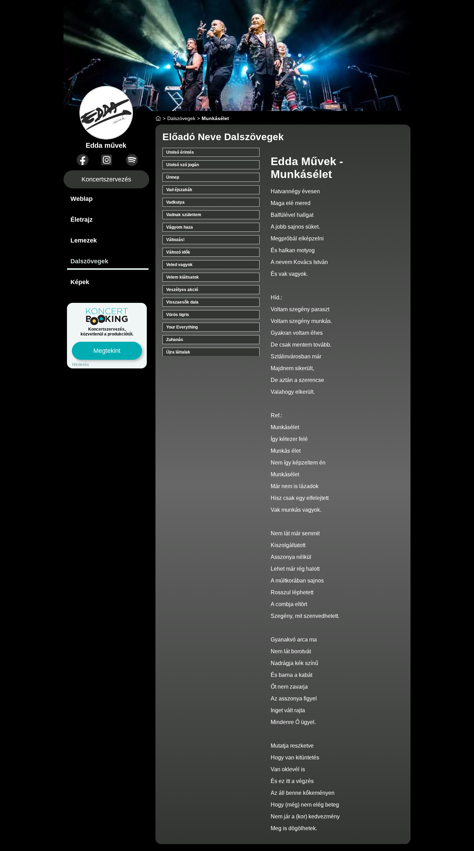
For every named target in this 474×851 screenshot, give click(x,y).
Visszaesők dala (182, 302)
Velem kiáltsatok (182, 277)
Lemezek (83, 240)
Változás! (175, 239)
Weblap (81, 198)
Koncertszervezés (106, 179)
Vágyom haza (179, 227)
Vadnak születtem (183, 214)
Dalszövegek (89, 261)
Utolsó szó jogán (182, 164)
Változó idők (178, 252)
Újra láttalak (178, 352)
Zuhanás (174, 339)
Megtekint (106, 350)
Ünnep (172, 177)
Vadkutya (175, 202)
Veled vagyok (179, 264)
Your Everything (182, 327)
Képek (79, 282)
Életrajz (81, 219)
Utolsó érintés (180, 152)
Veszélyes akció (182, 289)
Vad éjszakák (179, 189)
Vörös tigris (177, 314)
